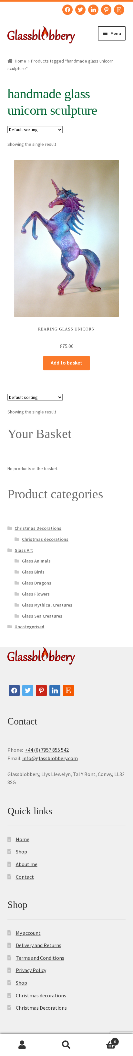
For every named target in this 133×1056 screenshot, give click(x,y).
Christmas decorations (45, 539)
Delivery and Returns (38, 945)
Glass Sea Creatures (42, 616)
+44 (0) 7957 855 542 (47, 750)
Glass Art (24, 550)
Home (20, 61)
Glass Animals (36, 561)
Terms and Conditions (40, 958)
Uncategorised (29, 627)
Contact (25, 877)
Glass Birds (33, 572)
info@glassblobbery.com (50, 758)
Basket (102, 1039)
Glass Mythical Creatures (47, 605)
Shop (21, 851)
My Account (22, 1045)
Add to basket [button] (66, 362)
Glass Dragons (36, 583)
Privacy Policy (31, 970)
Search (66, 1045)
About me (26, 864)
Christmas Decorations (38, 528)
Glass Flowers (36, 594)
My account (28, 933)
